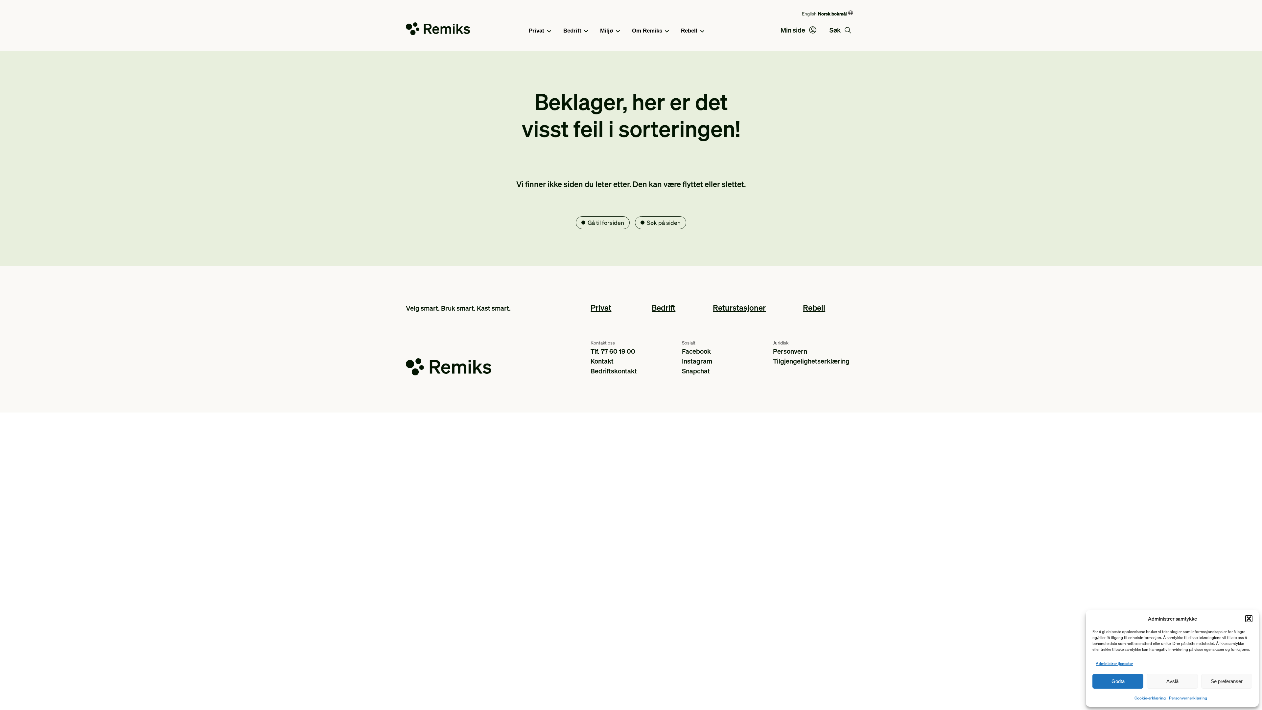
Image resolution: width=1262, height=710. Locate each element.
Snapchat (696, 371)
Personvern (790, 351)
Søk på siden (664, 222)
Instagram (697, 361)
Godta (1118, 681)
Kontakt (602, 361)
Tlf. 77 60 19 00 (613, 351)
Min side (793, 30)
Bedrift (572, 31)
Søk (836, 30)
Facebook (696, 351)
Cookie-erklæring (1150, 698)
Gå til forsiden (606, 222)
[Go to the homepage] (438, 30)
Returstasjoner (739, 307)
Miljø (606, 31)
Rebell (689, 31)
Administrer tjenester (1114, 663)
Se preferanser (1227, 681)
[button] (1249, 618)
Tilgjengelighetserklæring (811, 361)
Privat (536, 31)
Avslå (1172, 681)
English (809, 13)
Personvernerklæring (1188, 698)
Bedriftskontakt (614, 371)
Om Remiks (647, 31)
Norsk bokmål (832, 13)
